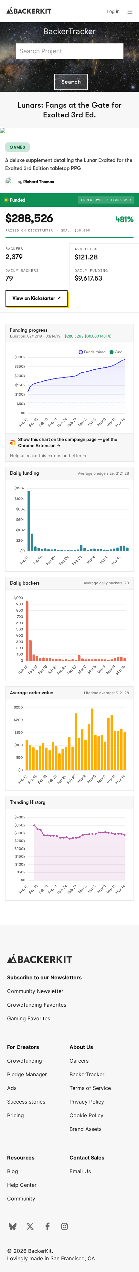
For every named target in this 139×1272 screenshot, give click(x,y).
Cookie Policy (86, 1115)
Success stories (26, 1101)
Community (21, 1198)
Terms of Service (90, 1088)
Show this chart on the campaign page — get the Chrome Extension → (67, 442)
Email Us (80, 1171)
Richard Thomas (38, 181)
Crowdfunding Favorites (36, 1004)
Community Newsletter (35, 991)
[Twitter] (30, 1228)
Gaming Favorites (28, 1018)
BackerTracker (69, 31)
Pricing (15, 1115)
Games (17, 147)
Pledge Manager (27, 1074)
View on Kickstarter (34, 298)
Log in (113, 11)
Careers (79, 1060)
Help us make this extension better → (48, 455)
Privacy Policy (87, 1101)
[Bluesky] (12, 1228)
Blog (12, 1171)
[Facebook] (47, 1228)
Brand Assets (86, 1129)
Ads (11, 1088)
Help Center (22, 1185)
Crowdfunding (24, 1060)
